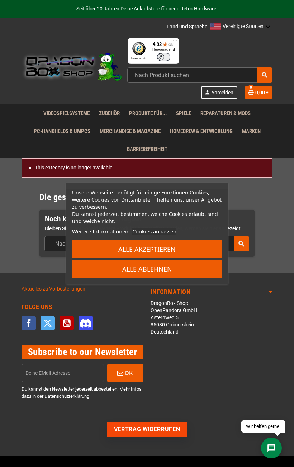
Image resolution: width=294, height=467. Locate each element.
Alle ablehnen (147, 269)
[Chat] (271, 448)
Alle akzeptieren (147, 249)
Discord (86, 323)
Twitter (48, 323)
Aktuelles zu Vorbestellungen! (54, 289)
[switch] (163, 57)
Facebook (29, 323)
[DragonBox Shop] (72, 68)
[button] (240, 27)
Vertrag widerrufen (147, 429)
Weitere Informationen (100, 231)
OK (128, 373)
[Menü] (175, 42)
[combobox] (199, 75)
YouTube (67, 323)
